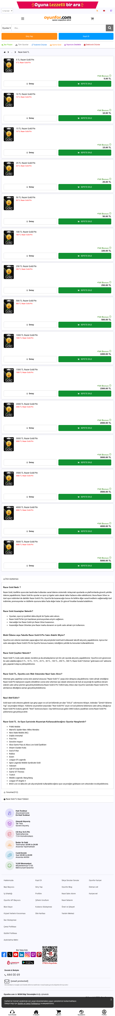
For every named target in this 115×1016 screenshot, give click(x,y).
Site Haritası (40, 913)
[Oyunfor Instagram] (28, 955)
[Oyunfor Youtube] (16, 955)
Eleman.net (93, 887)
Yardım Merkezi (68, 913)
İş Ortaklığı (8, 894)
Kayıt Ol (38, 880)
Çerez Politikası (10, 927)
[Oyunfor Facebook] (4, 955)
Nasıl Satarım (67, 900)
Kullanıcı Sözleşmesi (43, 907)
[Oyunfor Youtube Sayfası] (104, 11)
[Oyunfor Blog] (97, 11)
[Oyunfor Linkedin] (22, 955)
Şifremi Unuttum (42, 900)
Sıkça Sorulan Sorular (70, 880)
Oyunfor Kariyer (95, 880)
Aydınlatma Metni (11, 940)
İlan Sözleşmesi (10, 920)
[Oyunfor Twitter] (10, 955)
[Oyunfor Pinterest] (39, 955)
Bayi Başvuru (9, 887)
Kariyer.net (93, 894)
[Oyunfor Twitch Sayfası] (111, 11)
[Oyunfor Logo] (57, 18)
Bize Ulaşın (8, 907)
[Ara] (110, 28)
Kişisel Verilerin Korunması (14, 913)
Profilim (38, 894)
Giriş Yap (39, 887)
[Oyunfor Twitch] (34, 955)
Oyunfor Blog (67, 887)
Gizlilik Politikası (10, 933)
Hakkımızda (8, 880)
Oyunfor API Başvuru (12, 900)
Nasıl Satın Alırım (69, 894)
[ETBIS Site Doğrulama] (49, 964)
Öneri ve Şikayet (68, 907)
